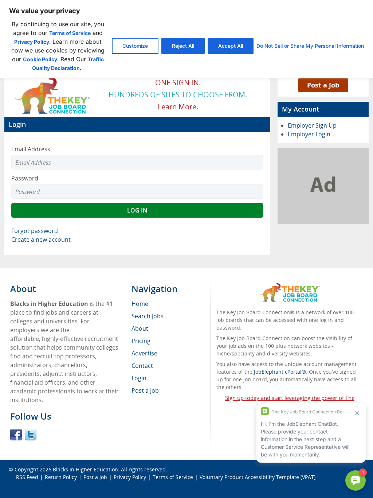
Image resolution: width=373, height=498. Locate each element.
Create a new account (41, 240)
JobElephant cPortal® (280, 371)
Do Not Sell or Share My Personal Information (310, 46)
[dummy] (323, 152)
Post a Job (323, 85)
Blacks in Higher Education (85, 469)
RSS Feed (27, 477)
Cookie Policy (40, 59)
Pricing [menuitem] (140, 341)
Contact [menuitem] (142, 366)
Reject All (183, 46)
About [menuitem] (139, 328)
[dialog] (186, 39)
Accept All (230, 46)
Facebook (16, 434)
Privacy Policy (31, 42)
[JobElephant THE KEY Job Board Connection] (52, 79)
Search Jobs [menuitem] (147, 316)
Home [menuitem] (139, 304)
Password (24, 178)
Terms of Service (70, 33)
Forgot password (34, 231)
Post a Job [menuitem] (145, 390)
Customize (135, 46)
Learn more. (178, 107)
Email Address (30, 149)
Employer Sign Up (312, 125)
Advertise (144, 353)
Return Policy (61, 477)
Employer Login (309, 134)
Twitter (30, 434)
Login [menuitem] (138, 378)
